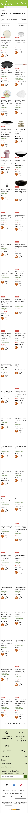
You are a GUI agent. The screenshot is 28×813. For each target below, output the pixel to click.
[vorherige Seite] (5, 723)
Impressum (6, 790)
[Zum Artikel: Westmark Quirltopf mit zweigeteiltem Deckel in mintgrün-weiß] (21, 327)
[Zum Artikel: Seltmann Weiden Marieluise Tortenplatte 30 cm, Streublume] (7, 34)
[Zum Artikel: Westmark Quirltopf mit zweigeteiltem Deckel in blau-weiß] (21, 385)
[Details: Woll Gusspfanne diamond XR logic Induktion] (17, 552)
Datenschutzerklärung (18, 790)
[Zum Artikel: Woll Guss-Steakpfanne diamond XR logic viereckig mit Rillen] (21, 663)
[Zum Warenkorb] (26, 3)
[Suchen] (6, 7)
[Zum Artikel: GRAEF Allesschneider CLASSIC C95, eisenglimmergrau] (7, 607)
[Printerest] (21, 785)
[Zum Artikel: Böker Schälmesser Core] (21, 440)
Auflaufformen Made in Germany (11, 19)
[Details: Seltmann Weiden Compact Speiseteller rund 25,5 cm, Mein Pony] (3, 97)
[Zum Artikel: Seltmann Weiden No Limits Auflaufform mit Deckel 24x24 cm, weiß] (21, 694)
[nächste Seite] (22, 723)
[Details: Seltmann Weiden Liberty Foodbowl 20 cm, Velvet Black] (17, 187)
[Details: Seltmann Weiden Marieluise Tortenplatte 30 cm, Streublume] (3, 37)
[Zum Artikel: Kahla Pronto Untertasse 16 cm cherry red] (21, 413)
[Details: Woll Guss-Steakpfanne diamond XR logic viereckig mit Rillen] (17, 666)
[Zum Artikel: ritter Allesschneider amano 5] (21, 607)
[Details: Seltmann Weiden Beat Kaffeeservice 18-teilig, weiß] (3, 552)
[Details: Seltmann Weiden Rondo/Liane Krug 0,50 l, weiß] (3, 212)
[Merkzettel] (17, 3)
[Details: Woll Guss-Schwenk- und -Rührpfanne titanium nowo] (17, 296)
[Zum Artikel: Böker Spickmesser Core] (7, 440)
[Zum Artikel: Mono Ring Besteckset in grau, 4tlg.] (21, 634)
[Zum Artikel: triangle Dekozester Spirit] (7, 413)
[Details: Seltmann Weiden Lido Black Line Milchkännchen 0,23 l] (17, 269)
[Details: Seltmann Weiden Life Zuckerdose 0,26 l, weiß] (17, 241)
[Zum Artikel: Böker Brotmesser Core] (7, 466)
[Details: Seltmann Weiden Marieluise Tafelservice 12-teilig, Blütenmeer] (3, 697)
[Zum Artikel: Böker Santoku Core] (21, 493)
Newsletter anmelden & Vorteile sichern (12, 773)
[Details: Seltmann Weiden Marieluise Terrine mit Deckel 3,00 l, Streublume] (3, 331)
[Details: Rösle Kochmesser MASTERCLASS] (3, 496)
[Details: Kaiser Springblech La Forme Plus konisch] (3, 68)
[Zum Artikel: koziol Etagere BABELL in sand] (21, 123)
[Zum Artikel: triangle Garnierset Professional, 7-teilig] (7, 266)
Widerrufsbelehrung (16, 793)
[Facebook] (14, 785)
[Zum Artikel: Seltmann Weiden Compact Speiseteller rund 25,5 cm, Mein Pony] (7, 94)
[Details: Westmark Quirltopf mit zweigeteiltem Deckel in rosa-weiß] (3, 157)
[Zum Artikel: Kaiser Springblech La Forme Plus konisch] (7, 65)
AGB (6, 793)
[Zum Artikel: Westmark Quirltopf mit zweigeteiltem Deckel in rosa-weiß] (7, 154)
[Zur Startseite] (6, 3)
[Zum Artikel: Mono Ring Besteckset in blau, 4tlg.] (7, 663)
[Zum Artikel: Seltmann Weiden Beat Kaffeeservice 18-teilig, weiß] (7, 549)
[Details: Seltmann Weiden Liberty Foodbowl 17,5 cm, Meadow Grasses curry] (17, 523)
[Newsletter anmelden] (25, 776)
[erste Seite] (3, 723)
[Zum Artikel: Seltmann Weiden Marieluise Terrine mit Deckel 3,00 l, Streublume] (7, 327)
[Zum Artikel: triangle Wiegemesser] (21, 358)
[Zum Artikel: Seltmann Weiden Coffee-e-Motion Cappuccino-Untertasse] (21, 94)
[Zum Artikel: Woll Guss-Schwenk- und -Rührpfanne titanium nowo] (21, 293)
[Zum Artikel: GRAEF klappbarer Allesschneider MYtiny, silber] (7, 358)
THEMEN (4, 10)
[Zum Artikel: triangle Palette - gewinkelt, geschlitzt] (7, 385)
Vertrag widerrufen (20, 797)
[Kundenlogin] (22, 3)
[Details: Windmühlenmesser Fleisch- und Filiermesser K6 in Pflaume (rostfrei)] (17, 68)
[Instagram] (6, 785)
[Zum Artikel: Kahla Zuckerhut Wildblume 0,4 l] (21, 466)
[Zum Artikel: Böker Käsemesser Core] (7, 238)
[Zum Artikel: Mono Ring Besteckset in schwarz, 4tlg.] (21, 581)
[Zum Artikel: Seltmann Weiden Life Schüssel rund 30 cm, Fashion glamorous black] (21, 154)
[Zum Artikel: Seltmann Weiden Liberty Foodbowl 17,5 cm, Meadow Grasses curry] (21, 520)
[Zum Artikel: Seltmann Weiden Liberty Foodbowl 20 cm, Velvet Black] (21, 183)
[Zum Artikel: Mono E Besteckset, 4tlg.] (7, 581)
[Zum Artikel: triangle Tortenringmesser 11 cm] (7, 183)
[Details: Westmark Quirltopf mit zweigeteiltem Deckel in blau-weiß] (17, 388)
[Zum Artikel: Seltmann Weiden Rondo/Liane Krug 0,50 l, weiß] (7, 209)
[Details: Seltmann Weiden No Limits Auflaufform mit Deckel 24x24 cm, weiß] (17, 697)
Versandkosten (8, 803)
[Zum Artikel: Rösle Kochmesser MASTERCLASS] (7, 493)
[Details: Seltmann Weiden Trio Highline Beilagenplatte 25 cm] (17, 37)
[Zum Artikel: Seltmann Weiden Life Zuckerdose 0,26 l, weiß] (21, 238)
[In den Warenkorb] (2, 55)
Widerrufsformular (7, 797)
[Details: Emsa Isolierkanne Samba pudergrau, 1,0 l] (17, 212)
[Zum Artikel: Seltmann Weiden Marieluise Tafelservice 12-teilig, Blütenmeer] (7, 694)
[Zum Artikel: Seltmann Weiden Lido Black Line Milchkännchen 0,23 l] (21, 266)
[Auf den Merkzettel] (6, 55)
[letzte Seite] (24, 723)
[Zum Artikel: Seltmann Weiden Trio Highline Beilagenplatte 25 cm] (21, 34)
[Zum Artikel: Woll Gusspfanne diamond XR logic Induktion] (21, 549)
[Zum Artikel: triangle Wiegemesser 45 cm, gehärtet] (7, 520)
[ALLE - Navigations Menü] (1, 7)
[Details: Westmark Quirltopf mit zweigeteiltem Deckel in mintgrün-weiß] (17, 331)
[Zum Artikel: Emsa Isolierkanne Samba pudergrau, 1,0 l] (21, 209)
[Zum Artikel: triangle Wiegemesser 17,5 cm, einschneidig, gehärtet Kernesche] (7, 634)
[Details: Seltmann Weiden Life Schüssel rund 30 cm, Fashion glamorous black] (17, 157)
